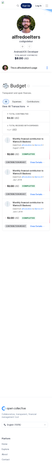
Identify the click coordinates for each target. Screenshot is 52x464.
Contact (6, 459)
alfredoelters (27, 145)
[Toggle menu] (47, 5)
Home (4, 444)
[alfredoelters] (5, 68)
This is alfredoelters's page (23, 67)
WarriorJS (38, 145)
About (5, 454)
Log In (38, 5)
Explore (5, 449)
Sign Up (26, 5)
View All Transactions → (15, 106)
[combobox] (25, 425)
